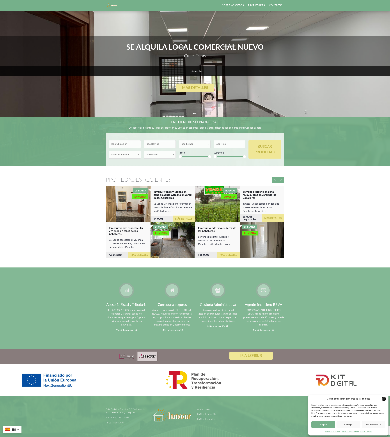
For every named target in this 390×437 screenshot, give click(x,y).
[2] (196, 113)
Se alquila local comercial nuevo (195, 47)
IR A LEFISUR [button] (251, 356)
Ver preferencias (373, 424)
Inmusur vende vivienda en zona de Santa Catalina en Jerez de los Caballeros (172, 195)
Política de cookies (332, 431)
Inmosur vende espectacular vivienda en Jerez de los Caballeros (126, 231)
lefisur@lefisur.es (115, 422)
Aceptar (323, 424)
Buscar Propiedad (265, 149)
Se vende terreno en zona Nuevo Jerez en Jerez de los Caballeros (259, 195)
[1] (194, 113)
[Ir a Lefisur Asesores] (138, 356)
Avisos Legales (366, 431)
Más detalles (195, 88)
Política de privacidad (350, 431)
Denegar (348, 424)
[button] (383, 398)
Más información (125, 330)
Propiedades (256, 5)
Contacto (275, 5)
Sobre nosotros (233, 5)
